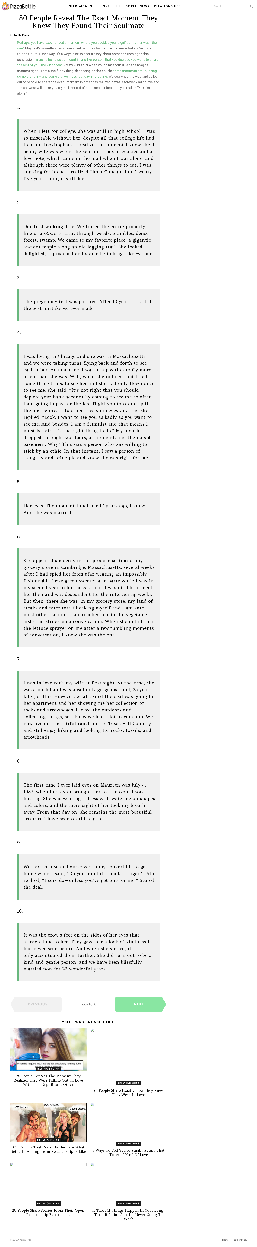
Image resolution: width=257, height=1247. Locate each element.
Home (225, 1240)
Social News (138, 6)
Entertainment (80, 6)
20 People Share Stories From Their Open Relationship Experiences (48, 1212)
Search (251, 6)
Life (118, 6)
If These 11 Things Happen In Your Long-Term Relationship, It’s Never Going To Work (128, 1214)
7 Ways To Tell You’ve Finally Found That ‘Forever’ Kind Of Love (128, 1152)
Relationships (167, 6)
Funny (104, 6)
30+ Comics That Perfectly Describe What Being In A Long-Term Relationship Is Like (48, 1149)
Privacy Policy (240, 1240)
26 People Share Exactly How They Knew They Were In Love (128, 1092)
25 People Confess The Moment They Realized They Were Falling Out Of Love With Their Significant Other (48, 1080)
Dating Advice (48, 1069)
